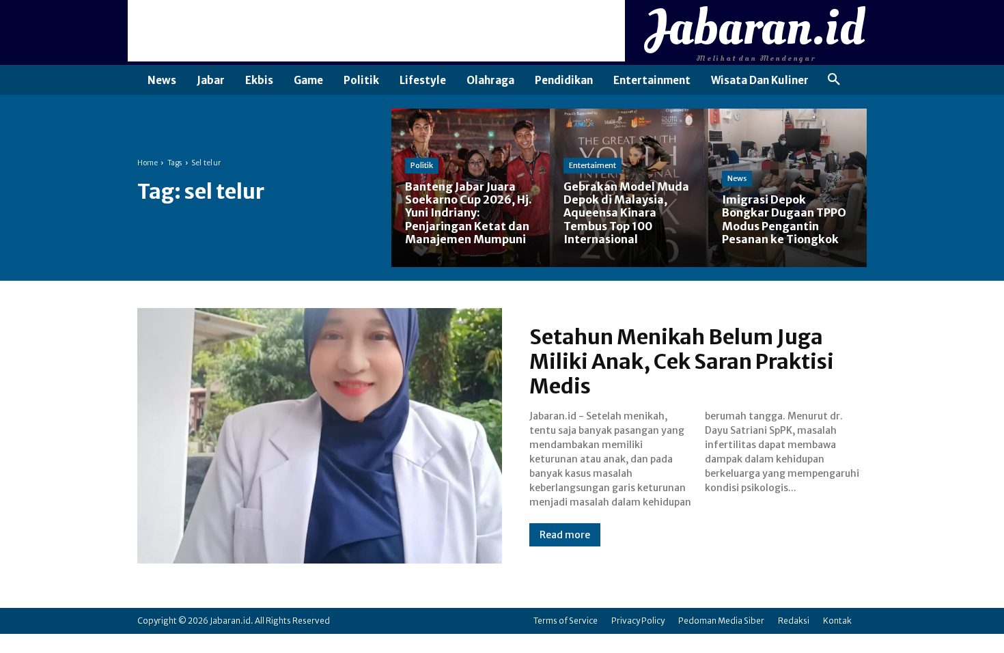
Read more (565, 535)
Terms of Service (565, 620)
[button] (834, 80)
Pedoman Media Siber (721, 620)
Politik (421, 165)
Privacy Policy (638, 620)
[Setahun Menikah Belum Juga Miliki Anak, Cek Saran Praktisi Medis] (319, 436)
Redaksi (793, 620)
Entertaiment (592, 165)
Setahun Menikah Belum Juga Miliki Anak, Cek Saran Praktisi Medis (681, 361)
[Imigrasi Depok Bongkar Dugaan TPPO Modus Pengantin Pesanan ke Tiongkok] (787, 188)
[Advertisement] (376, 30)
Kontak (837, 620)
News (737, 178)
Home (147, 162)
